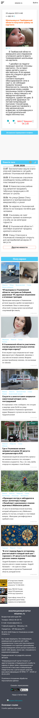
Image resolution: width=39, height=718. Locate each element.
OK (27, 124)
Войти (35, 3)
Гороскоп (5, 548)
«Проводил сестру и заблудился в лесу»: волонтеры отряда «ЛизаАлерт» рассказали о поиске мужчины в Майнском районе (18, 502)
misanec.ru (6, 634)
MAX (19, 121)
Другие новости (20, 247)
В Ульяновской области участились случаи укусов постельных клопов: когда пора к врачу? (18, 346)
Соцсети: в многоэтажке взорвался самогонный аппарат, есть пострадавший (18, 398)
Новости (5, 285)
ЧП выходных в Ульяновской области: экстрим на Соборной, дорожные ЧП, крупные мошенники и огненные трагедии (18, 293)
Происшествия (20, 285)
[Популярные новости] (35, 162)
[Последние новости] (30, 162)
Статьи (29, 285)
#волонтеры (6, 495)
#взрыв (4, 394)
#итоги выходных (7, 287)
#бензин (4, 446)
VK (23, 124)
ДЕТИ (8, 48)
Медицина (5, 339)
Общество (13, 444)
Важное (4, 391)
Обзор (12, 285)
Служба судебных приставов (11, 708)
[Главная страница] (18, 2)
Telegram (27, 121)
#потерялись (24, 495)
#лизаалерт (15, 495)
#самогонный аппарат (16, 394)
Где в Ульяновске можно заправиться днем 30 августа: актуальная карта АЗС (16, 450)
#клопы (4, 342)
